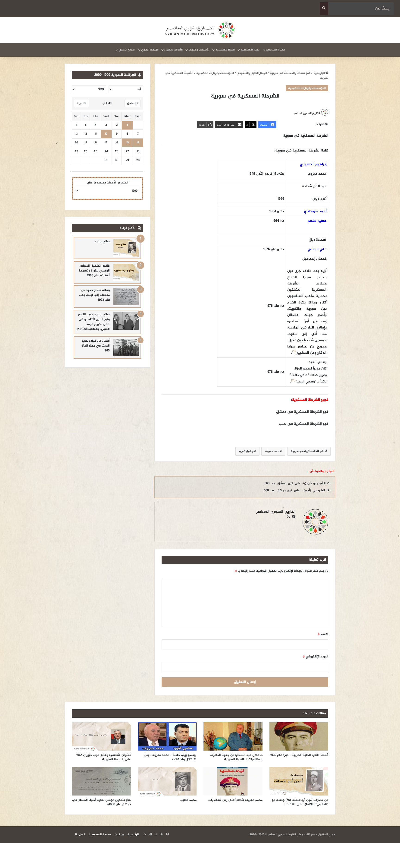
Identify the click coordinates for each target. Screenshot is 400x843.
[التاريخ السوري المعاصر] (200, 30)
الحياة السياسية (275, 49)
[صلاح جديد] (126, 248)
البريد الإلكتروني (315, 656)
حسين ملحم (317, 221)
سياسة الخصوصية (100, 834)
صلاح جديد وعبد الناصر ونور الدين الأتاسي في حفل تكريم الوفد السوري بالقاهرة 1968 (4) (93, 322)
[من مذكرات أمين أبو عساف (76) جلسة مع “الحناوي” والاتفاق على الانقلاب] (298, 781)
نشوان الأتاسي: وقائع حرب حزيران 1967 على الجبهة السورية (103, 757)
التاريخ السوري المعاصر (307, 113)
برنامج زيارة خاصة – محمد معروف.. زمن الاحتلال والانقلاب (170, 757)
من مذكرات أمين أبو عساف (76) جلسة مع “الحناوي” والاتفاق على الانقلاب (300, 802)
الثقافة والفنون (173, 49)
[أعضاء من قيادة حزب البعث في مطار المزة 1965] (126, 347)
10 (106, 134)
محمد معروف (272, 451)
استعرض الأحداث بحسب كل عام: (107, 182)
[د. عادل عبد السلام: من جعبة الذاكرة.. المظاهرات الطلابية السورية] (232, 736)
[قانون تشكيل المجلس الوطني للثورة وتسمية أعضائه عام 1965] (126, 272)
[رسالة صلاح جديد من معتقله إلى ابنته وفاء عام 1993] (126, 296)
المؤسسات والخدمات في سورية (290, 73)
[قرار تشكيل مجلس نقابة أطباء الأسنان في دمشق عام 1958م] (101, 781)
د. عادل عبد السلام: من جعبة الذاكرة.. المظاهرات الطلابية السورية (236, 757)
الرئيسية (319, 73)
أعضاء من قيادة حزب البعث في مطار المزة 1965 (96, 345)
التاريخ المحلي (127, 49)
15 (127, 142)
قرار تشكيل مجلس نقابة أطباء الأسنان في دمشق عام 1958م (101, 802)
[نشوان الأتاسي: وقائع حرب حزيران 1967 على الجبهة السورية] (101, 736)
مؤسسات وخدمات (198, 49)
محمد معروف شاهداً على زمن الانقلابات (235, 800)
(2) (293, 380)
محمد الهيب (188, 800)
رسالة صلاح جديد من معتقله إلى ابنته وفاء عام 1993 (94, 295)
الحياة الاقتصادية (225, 49)
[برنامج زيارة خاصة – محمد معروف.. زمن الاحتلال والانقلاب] (167, 736)
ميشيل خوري (246, 451)
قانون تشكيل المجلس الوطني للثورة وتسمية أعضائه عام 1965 (94, 270)
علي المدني (317, 249)
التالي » (81, 103)
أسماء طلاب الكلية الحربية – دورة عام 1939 (299, 755)
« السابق (132, 103)
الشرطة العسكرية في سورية (308, 451)
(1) (294, 351)
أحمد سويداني (315, 211)
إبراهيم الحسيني (313, 164)
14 (138, 142)
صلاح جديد (102, 241)
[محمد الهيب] (167, 781)
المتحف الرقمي (150, 49)
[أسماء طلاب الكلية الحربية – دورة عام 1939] (298, 736)
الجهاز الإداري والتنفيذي (252, 73)
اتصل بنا (80, 834)
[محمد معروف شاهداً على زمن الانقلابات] (232, 781)
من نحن (119, 834)
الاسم (323, 634)
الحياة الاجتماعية (250, 49)
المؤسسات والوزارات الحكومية (215, 73)
